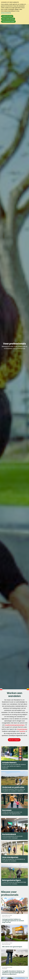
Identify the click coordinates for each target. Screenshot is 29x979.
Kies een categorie (14, 740)
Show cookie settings (8, 19)
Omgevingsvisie (22, 729)
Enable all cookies (7, 16)
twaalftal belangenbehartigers (15, 725)
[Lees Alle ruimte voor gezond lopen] (14, 936)
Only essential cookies (8, 21)
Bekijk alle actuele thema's (14, 758)
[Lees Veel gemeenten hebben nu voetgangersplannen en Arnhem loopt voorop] (14, 911)
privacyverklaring (6, 13)
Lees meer (14, 852)
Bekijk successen (14, 805)
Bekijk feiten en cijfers (14, 782)
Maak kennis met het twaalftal (14, 875)
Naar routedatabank (14, 829)
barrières (22, 731)
